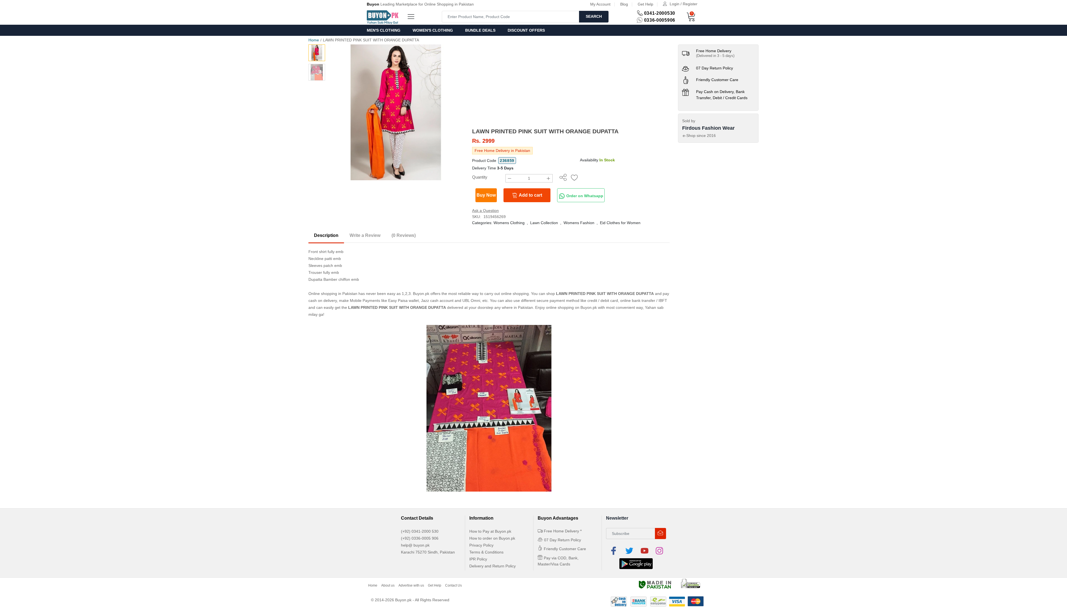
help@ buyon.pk (415, 545)
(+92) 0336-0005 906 (419, 538)
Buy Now (486, 195)
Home (313, 40)
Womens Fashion (579, 223)
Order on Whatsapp (584, 196)
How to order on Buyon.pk (492, 538)
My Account (600, 4)
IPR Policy (478, 559)
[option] (396, 112)
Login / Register (683, 4)
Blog (624, 4)
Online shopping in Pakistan (332, 293)
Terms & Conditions (486, 552)
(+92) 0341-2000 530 (419, 531)
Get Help (645, 4)
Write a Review (365, 235)
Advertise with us (411, 585)
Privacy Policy (481, 545)
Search (594, 16)
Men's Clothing (383, 30)
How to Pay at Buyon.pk (490, 531)
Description (326, 235)
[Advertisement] (571, 86)
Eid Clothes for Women (620, 223)
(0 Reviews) (404, 235)
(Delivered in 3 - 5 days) (715, 56)
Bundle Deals (480, 30)
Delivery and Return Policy (492, 566)
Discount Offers (526, 30)
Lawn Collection (544, 223)
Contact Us (453, 585)
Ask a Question (485, 210)
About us (388, 585)
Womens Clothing (509, 223)
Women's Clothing (433, 30)
